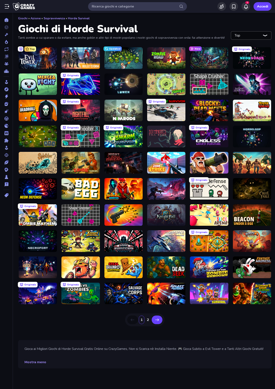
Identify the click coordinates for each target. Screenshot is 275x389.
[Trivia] (6, 184)
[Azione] (6, 96)
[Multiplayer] (6, 63)
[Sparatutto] (6, 155)
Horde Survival (79, 18)
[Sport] (6, 162)
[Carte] (6, 104)
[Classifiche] (6, 71)
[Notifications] (245, 6)
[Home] (6, 20)
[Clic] (6, 111)
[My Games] (233, 6)
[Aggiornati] (6, 49)
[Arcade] (6, 82)
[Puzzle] (6, 140)
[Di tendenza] (6, 42)
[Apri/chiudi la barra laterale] (7, 6)
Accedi (262, 6)
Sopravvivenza (54, 18)
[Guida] (6, 118)
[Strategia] (6, 169)
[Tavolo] (6, 177)
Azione (36, 18)
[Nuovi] (6, 34)
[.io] (6, 126)
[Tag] (6, 195)
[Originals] (6, 56)
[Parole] (6, 133)
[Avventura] (6, 89)
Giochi (23, 18)
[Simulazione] (6, 147)
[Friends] (221, 6)
